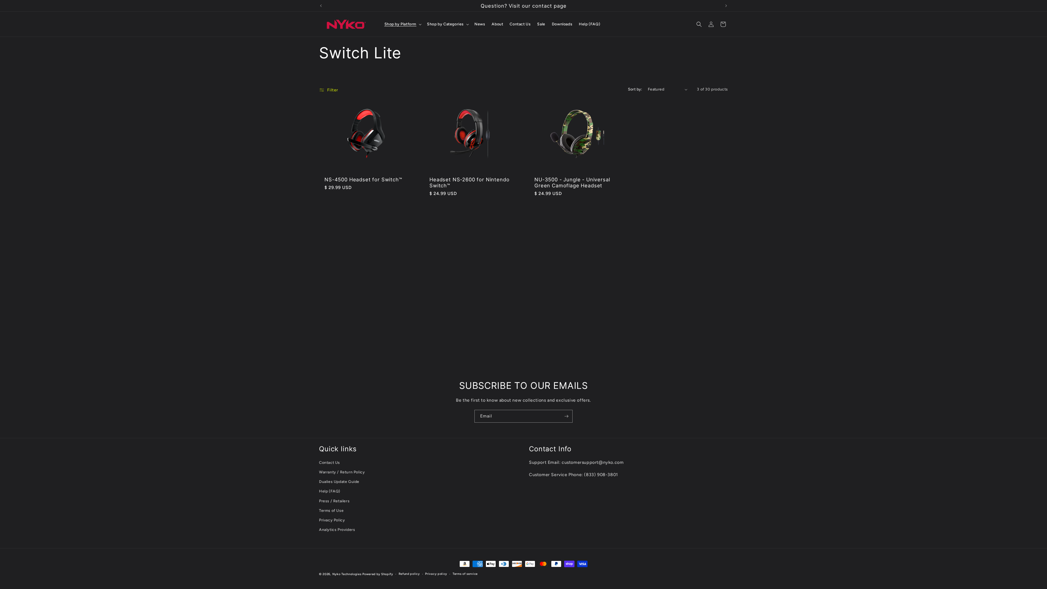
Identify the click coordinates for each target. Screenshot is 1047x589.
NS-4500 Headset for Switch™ (363, 179)
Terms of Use (331, 510)
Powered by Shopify (377, 574)
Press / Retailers (334, 501)
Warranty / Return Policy (342, 472)
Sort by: (635, 89)
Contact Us (329, 462)
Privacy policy (436, 574)
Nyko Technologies (347, 574)
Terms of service (465, 574)
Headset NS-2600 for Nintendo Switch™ (469, 182)
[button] (402, 24)
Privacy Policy (332, 520)
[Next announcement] (726, 6)
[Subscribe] (566, 416)
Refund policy (409, 574)
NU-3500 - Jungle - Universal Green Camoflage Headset (572, 182)
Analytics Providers (337, 529)
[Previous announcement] (321, 6)
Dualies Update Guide (339, 481)
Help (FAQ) (329, 491)
